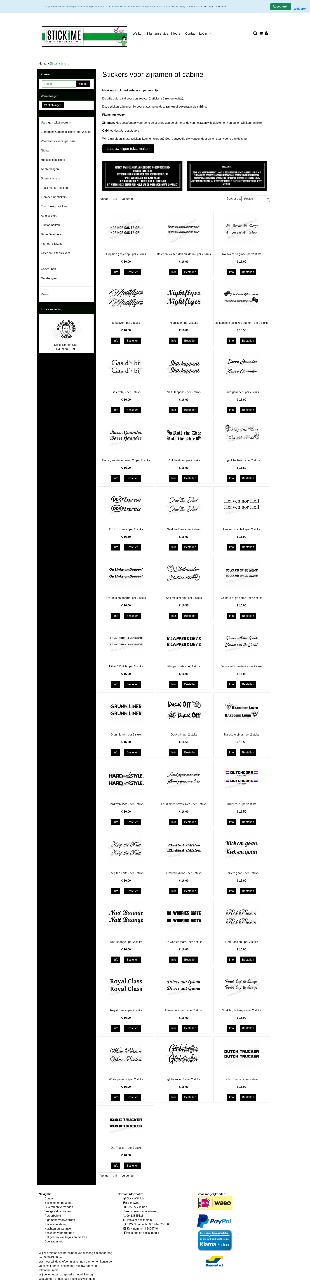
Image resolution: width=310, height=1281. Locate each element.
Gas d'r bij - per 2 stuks (126, 392)
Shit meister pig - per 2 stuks (184, 597)
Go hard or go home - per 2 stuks (241, 597)
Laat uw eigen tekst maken (128, 149)
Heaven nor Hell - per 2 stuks (241, 529)
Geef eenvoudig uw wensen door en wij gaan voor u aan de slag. (206, 138)
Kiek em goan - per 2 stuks (242, 873)
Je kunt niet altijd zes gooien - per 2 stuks (241, 322)
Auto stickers (49, 215)
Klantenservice (157, 33)
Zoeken (83, 83)
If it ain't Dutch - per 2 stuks (126, 666)
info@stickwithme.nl (82, 1278)
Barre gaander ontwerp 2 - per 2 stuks (126, 460)
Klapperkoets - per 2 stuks (183, 666)
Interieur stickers (51, 243)
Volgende (127, 198)
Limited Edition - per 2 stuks (183, 873)
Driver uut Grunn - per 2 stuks (183, 1010)
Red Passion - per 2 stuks (241, 941)
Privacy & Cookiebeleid (215, 6)
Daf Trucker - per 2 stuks (126, 1147)
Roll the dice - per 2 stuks (184, 460)
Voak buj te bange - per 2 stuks (241, 1010)
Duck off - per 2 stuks (184, 734)
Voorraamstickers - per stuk (58, 141)
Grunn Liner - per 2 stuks (126, 734)
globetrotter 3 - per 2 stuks (183, 1079)
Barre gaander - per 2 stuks (241, 392)
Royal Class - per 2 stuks (126, 1010)
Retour (45, 294)
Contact (190, 33)
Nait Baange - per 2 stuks (126, 941)
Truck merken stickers (55, 187)
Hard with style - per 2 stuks (126, 804)
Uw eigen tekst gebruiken (57, 122)
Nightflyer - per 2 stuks (184, 322)
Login (203, 33)
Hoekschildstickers (53, 159)
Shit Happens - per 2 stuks (184, 392)
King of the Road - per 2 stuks (241, 460)
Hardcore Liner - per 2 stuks (241, 734)
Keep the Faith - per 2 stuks (126, 873)
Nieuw (45, 150)
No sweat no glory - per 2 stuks (241, 254)
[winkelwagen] (261, 33)
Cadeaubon (48, 269)
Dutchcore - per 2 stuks (241, 804)
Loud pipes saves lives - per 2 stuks (183, 804)
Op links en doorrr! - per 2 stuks (126, 597)
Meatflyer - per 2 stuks (126, 322)
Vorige (104, 198)
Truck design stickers (54, 206)
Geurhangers (49, 278)
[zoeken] (255, 33)
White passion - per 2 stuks (126, 1079)
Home (43, 63)
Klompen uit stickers (54, 197)
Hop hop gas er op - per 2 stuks (126, 254)
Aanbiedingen (50, 169)
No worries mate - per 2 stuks (183, 941)
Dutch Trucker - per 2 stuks (242, 1079)
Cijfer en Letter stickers (55, 253)
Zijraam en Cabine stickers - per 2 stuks (66, 131)
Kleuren (176, 33)
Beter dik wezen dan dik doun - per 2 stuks (184, 254)
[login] (266, 33)
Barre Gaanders (51, 234)
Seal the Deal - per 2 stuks (184, 529)
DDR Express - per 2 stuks (126, 529)
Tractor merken (50, 225)
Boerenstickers (50, 178)
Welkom (138, 33)
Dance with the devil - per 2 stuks (242, 666)
